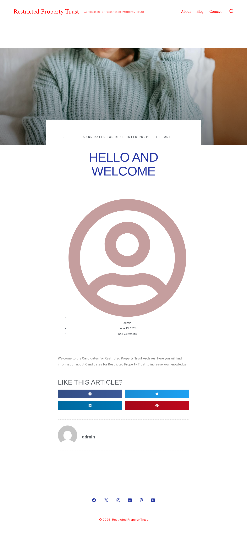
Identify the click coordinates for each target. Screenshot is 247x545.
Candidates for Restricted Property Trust (127, 136)
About (186, 11)
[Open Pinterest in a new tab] (141, 500)
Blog (200, 11)
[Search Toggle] (231, 11)
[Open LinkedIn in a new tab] (129, 500)
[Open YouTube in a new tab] (153, 500)
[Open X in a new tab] (106, 500)
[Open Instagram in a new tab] (118, 500)
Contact (215, 11)
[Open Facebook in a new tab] (94, 500)
